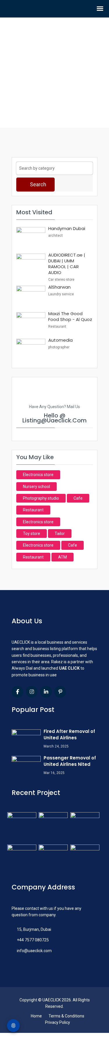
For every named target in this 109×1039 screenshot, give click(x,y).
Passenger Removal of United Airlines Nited (70, 761)
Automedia (60, 340)
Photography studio (41, 498)
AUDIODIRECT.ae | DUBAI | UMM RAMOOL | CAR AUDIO (66, 263)
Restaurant (33, 510)
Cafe (78, 498)
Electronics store (38, 474)
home (49, 95)
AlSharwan (59, 287)
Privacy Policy (57, 1022)
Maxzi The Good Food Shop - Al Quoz (70, 316)
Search (37, 184)
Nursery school (36, 486)
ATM (62, 557)
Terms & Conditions (66, 1016)
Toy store (31, 533)
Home (36, 1016)
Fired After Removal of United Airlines (69, 734)
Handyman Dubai (66, 228)
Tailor (60, 533)
